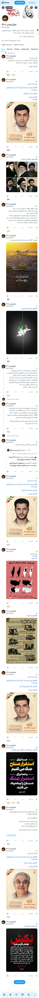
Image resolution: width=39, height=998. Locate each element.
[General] (38, 30)
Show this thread (13, 399)
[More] (35, 994)
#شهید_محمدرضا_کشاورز (29, 490)
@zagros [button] (23, 450)
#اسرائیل (34, 558)
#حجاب (25, 370)
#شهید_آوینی (33, 66)
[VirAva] (28, 994)
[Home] (4, 994)
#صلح (35, 750)
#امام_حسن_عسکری (25, 240)
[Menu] (36, 7)
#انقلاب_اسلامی (26, 159)
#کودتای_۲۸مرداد (32, 615)
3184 (7, 45)
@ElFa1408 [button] (9, 58)
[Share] (36, 71)
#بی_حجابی (16, 375)
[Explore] (10, 994)
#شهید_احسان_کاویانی (30, 93)
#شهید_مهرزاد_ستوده (30, 863)
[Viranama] (22, 994)
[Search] (31, 7)
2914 (19, 45)
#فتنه (28, 208)
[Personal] (38, 34)
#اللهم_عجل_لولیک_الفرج (29, 308)
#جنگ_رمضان (33, 97)
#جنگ (28, 750)
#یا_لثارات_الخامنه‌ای (31, 926)
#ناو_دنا (34, 99)
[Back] (3, 7)
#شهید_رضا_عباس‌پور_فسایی (28, 686)
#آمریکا (35, 556)
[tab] (3, 49)
